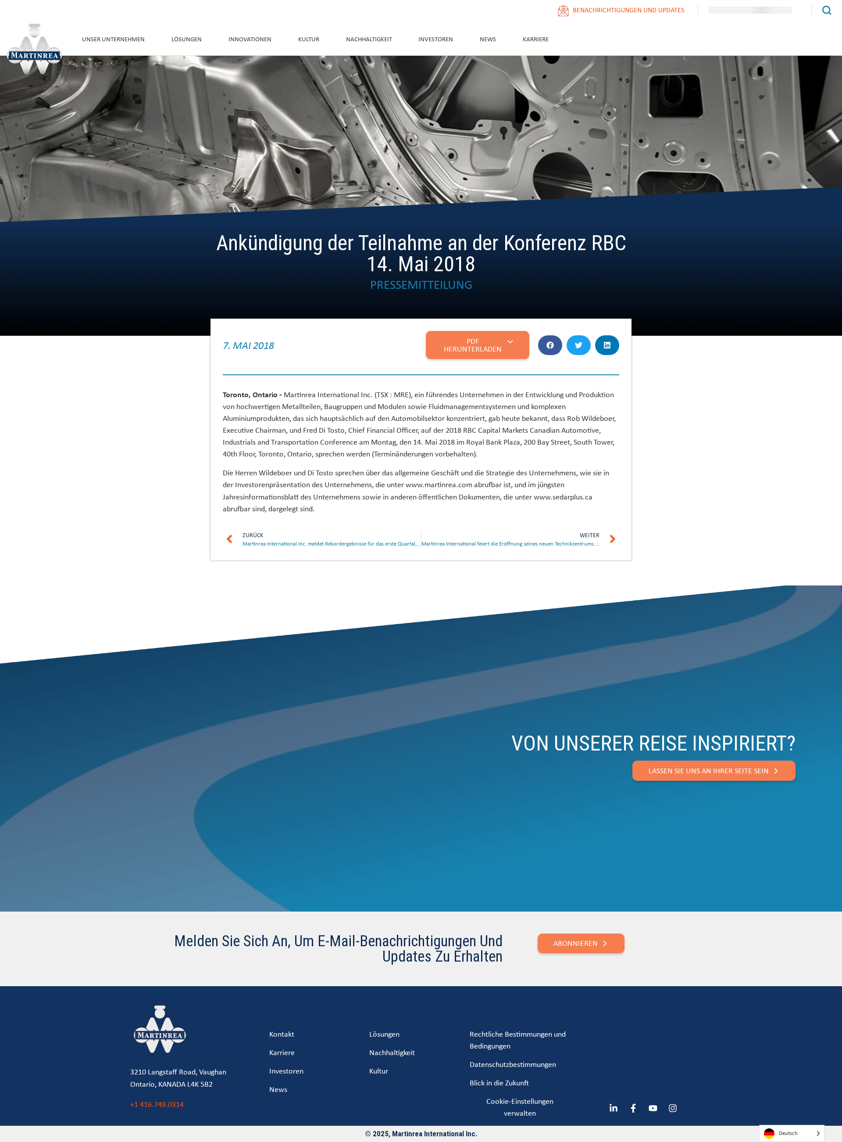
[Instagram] (672, 1108)
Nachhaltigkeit (369, 38)
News (488, 38)
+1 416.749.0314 (157, 1104)
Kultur (308, 38)
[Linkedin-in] (613, 1108)
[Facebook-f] (633, 1108)
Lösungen (186, 38)
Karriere (536, 38)
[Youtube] (653, 1108)
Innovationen (249, 38)
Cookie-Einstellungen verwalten (519, 1106)
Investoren (435, 38)
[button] (550, 345)
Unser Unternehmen (113, 38)
